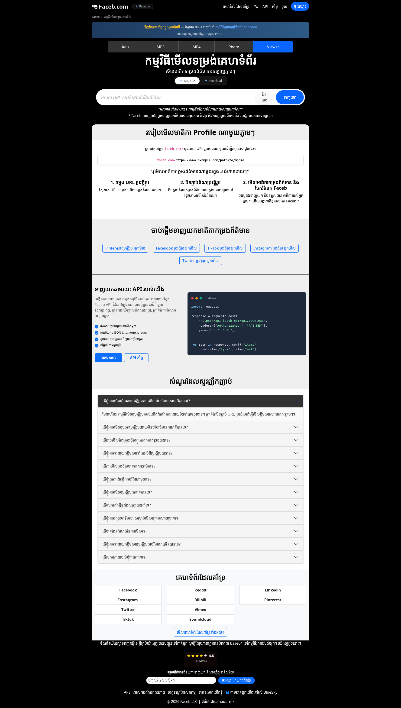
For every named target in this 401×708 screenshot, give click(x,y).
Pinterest (272, 599)
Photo (234, 46)
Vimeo (200, 609)
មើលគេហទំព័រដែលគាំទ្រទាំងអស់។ (200, 632)
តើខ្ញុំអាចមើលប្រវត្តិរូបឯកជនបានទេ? (127, 492)
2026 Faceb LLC (184, 701)
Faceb (96, 17)
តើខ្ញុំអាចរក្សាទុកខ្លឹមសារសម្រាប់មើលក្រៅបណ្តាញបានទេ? (141, 518)
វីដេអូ (125, 46)
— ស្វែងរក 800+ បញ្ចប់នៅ (200, 27)
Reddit (200, 590)
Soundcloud (200, 619)
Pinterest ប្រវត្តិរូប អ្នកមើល (125, 248)
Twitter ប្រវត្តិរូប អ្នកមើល (200, 260)
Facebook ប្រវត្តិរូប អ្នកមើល (176, 248)
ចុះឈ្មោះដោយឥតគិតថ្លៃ (236, 680)
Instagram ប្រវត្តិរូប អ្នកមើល (274, 248)
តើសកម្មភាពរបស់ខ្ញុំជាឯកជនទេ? (125, 557)
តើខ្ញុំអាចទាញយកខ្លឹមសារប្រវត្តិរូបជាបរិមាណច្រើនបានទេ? (142, 544)
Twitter (128, 609)
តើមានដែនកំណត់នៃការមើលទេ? (125, 531)
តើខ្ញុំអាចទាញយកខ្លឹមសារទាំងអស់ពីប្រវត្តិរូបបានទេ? (137, 453)
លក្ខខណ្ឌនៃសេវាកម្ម (182, 692)
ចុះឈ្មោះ (300, 6)
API (265, 6)
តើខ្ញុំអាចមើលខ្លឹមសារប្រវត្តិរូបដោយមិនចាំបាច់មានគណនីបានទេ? (146, 400)
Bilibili (200, 599)
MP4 (196, 46)
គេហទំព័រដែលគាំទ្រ (236, 6)
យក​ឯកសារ (108, 357)
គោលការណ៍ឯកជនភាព (149, 692)
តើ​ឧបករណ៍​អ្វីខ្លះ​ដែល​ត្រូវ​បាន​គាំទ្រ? (127, 505)
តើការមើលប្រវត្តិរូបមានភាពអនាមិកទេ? (129, 466)
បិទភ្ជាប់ (264, 97)
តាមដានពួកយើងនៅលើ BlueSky (253, 692)
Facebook (128, 590)
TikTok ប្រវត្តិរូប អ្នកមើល (225, 248)
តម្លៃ (275, 6)
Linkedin (273, 590)
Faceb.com (112, 6)
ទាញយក (290, 97)
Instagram (128, 599)
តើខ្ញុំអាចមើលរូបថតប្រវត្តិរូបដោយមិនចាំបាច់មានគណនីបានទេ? (145, 427)
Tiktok (128, 619)
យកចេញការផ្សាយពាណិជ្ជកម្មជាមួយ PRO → (200, 34)
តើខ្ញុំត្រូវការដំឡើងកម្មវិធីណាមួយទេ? (127, 479)
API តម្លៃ (136, 357)
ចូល (284, 6)
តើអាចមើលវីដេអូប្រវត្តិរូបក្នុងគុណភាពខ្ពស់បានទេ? (136, 440)
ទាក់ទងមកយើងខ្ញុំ (210, 692)
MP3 (161, 46)
